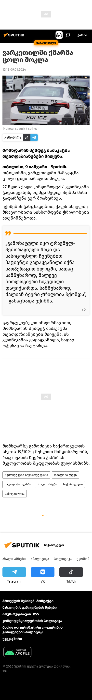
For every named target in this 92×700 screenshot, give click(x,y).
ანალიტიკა (40, 559)
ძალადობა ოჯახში (18, 484)
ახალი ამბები (47, 484)
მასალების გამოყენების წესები (29, 607)
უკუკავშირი (12, 639)
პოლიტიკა (63, 559)
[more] (84, 309)
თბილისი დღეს (65, 475)
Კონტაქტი (44, 601)
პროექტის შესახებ (18, 601)
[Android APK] (17, 652)
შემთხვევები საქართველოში (26, 475)
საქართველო (73, 484)
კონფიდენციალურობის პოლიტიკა (32, 621)
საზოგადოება (15, 493)
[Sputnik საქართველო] (14, 37)
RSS (36, 614)
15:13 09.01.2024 (14, 69)
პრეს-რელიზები (16, 614)
